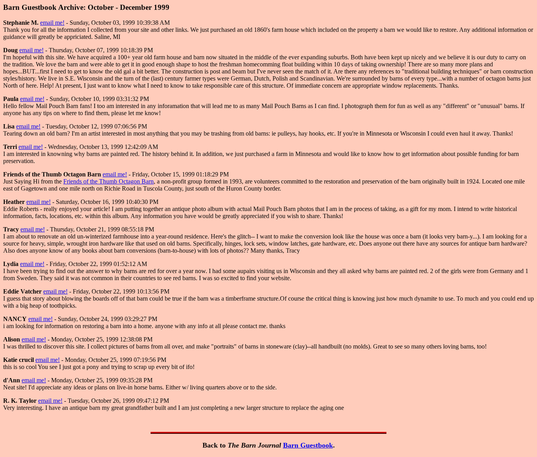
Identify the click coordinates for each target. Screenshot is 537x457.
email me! (52, 22)
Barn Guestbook (308, 445)
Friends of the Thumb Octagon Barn (108, 181)
